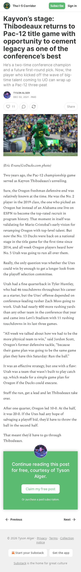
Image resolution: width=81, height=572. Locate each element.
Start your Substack (29, 553)
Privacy (42, 538)
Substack (20, 563)
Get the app (61, 553)
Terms (53, 538)
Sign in (72, 6)
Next (67, 519)
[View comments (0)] (24, 106)
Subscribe (57, 6)
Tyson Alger (21, 92)
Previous (16, 519)
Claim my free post (40, 489)
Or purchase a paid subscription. (40, 499)
